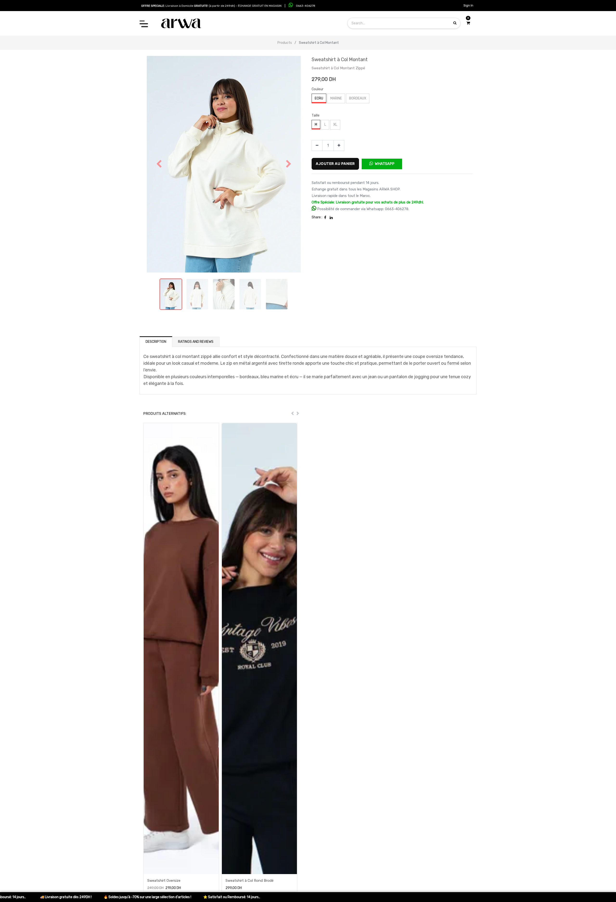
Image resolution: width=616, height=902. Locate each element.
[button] (159, 164)
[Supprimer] (317, 145)
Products (284, 43)
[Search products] (454, 23)
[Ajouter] (339, 145)
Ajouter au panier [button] (335, 163)
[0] (468, 23)
